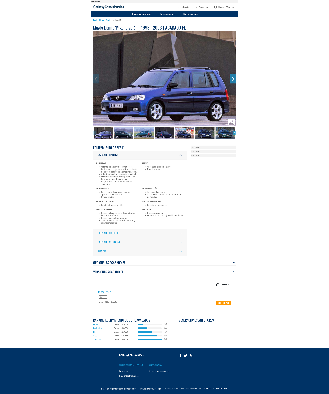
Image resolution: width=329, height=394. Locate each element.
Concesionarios (167, 13)
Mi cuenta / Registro (226, 7)
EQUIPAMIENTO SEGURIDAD (109, 242)
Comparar (225, 283)
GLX (95, 335)
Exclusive (97, 328)
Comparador (203, 7)
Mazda (101, 20)
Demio (108, 20)
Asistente (185, 7)
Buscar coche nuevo (141, 13)
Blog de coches (190, 13)
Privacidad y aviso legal (151, 388)
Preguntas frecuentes (129, 375)
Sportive (97, 339)
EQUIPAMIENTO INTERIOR (108, 154)
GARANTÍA (102, 251)
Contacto (123, 371)
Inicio (95, 20)
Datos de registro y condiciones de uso (118, 388)
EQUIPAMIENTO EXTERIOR (108, 233)
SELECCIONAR (223, 302)
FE (94, 332)
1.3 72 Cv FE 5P (104, 292)
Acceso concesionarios (159, 371)
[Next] (233, 79)
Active (96, 324)
